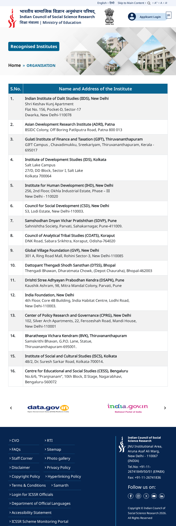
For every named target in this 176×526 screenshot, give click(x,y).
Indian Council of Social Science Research (57, 17)
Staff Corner (22, 458)
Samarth (61, 485)
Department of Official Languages (41, 503)
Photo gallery (58, 458)
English (102, 3)
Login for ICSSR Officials (32, 494)
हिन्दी (112, 3)
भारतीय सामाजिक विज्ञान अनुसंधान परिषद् (58, 11)
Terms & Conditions (29, 485)
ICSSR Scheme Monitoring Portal (40, 521)
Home (14, 65)
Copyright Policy (26, 476)
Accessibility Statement (32, 512)
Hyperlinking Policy (64, 476)
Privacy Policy (58, 467)
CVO (15, 440)
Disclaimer (21, 467)
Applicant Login (150, 17)
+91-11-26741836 (148, 477)
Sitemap (54, 449)
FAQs (16, 449)
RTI (49, 440)
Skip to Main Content (131, 3)
